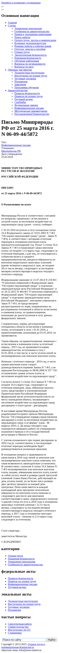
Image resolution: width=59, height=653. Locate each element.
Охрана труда (22, 52)
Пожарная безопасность (27, 58)
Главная (12, 22)
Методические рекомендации (30, 111)
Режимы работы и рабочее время (32, 46)
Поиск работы (22, 37)
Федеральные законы (26, 105)
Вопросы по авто (24, 66)
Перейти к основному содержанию (21, 2)
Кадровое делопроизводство (30, 43)
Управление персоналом (28, 28)
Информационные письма (29, 108)
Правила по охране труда (28, 96)
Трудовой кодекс (23, 99)
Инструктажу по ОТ (19, 629)
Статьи (12, 25)
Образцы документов (20, 69)
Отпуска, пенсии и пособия (29, 49)
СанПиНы (20, 102)
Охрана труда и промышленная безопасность (23, 646)
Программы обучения (26, 87)
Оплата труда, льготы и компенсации (35, 40)
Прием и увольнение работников (32, 34)
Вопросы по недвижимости (29, 63)
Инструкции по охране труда (30, 75)
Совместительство (18, 626)
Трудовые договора (25, 78)
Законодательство (18, 90)
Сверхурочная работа (20, 624)
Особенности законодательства (31, 31)
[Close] (2, 9)
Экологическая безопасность (30, 55)
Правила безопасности (27, 93)
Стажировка (15, 632)
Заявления (20, 84)
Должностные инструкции (29, 72)
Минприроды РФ (11, 151)
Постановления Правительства (31, 114)
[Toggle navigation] (2, 6)
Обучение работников (26, 60)
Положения (20, 81)
